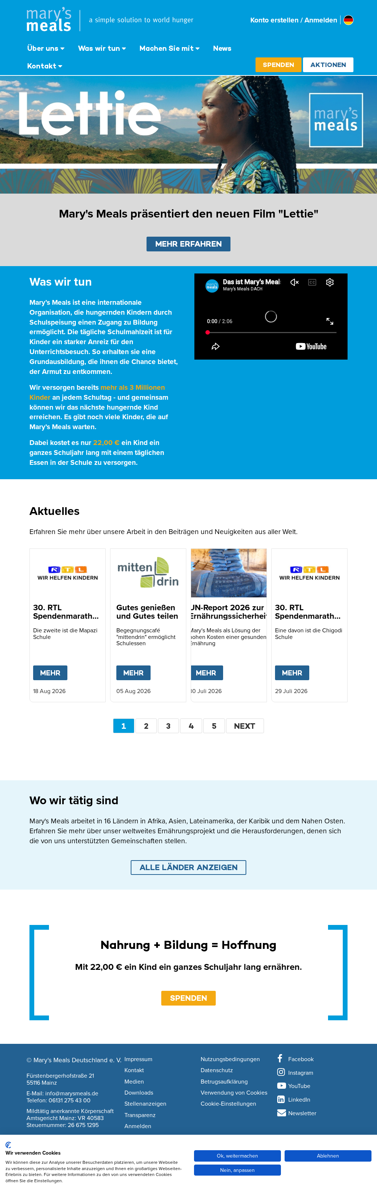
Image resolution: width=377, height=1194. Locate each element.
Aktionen (328, 64)
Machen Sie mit (167, 48)
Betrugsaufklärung (224, 1081)
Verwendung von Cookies (234, 1092)
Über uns (43, 48)
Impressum (138, 1059)
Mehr (53, 672)
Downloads (138, 1092)
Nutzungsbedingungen (230, 1059)
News (222, 48)
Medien (134, 1081)
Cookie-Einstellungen (228, 1104)
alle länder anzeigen (189, 867)
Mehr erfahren (188, 244)
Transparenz (140, 1115)
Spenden (278, 64)
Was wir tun (99, 48)
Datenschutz (217, 1070)
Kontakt (41, 65)
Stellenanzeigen (145, 1104)
